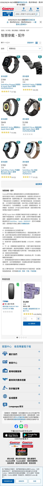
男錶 (23, 271)
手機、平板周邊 (31, 271)
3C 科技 (8, 30)
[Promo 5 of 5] (26, 338)
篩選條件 (30, 43)
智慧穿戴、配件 (24, 30)
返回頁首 (39, 184)
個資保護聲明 (32, 461)
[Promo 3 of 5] (21, 338)
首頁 (2, 30)
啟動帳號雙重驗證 (19, 419)
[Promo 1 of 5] (17, 338)
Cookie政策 (10, 461)
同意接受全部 (8, 481)
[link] (10, 73)
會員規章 (10, 463)
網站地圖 (10, 459)
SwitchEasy (13, 221)
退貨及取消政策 (22, 463)
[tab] (21, 353)
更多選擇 (4, 76)
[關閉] (41, 22)
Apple (20, 221)
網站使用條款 (21, 459)
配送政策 (32, 463)
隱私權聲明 (31, 459)
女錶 (19, 271)
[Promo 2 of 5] (19, 338)
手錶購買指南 (25, 224)
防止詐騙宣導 (19, 417)
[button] (37, 14)
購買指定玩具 (22, 2)
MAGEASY (27, 221)
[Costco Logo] (8, 9)
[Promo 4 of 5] (23, 338)
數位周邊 (15, 30)
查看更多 (21, 481)
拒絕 (34, 481)
